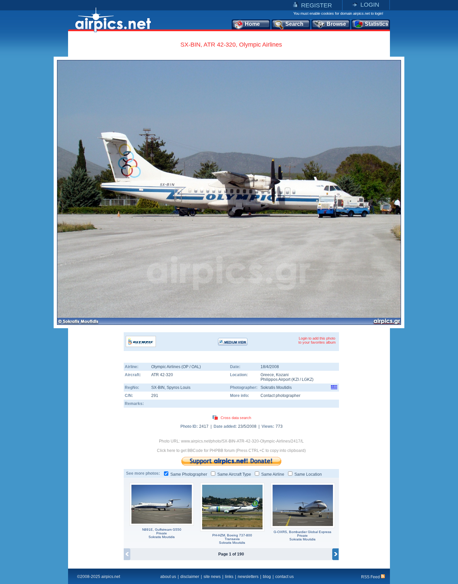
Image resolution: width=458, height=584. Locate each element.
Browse (336, 24)
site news (212, 576)
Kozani (282, 374)
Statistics (376, 24)
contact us (284, 576)
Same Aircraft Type (234, 474)
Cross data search (236, 418)
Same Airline (272, 474)
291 (154, 395)
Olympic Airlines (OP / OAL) (176, 366)
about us (168, 576)
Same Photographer (188, 474)
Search (294, 24)
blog (267, 576)
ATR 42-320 (162, 374)
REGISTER (316, 5)
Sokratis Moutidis (276, 387)
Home (252, 24)
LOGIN (369, 4)
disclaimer (189, 576)
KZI (296, 379)
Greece (267, 374)
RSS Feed (371, 577)
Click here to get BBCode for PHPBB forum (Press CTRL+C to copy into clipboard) (231, 450)
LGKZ (307, 379)
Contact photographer (280, 395)
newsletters (248, 576)
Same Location (308, 474)
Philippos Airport (275, 379)
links (229, 576)
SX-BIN (158, 387)
